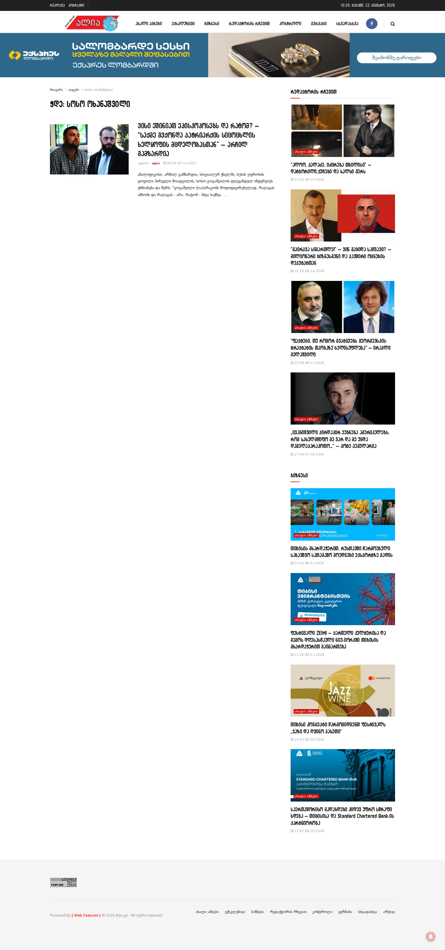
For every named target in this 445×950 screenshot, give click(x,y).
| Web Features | (86, 915)
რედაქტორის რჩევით (249, 23)
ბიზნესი (211, 23)
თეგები (73, 90)
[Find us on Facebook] (371, 23)
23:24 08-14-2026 (308, 180)
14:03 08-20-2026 (308, 740)
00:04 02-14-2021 (181, 163)
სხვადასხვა (347, 23)
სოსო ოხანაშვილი (98, 90)
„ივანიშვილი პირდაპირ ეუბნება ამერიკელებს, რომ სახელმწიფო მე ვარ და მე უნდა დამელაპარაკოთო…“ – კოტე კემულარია (340, 439)
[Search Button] (393, 23)
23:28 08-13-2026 (308, 363)
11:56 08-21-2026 (308, 655)
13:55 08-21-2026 (308, 563)
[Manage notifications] (431, 937)
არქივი (389, 912)
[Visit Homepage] (92, 23)
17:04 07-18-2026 (308, 454)
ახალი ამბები (149, 23)
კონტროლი (290, 23)
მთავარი (56, 90)
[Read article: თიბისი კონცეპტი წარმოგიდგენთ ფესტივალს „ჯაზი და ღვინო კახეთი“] (343, 691)
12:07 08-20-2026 (308, 831)
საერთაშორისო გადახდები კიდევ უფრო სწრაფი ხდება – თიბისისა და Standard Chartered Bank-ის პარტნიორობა (342, 816)
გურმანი (319, 23)
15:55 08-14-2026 (308, 271)
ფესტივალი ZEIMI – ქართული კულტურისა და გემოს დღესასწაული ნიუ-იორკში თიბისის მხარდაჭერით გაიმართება (338, 639)
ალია (156, 163)
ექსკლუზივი (183, 23)
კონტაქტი (76, 5)
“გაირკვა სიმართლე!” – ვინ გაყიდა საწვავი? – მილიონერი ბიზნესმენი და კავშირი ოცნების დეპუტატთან (341, 256)
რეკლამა (57, 5)
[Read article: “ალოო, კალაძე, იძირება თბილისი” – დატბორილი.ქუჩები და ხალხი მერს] (343, 131)
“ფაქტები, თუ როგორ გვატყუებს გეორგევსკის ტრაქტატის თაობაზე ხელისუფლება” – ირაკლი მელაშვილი (341, 347)
